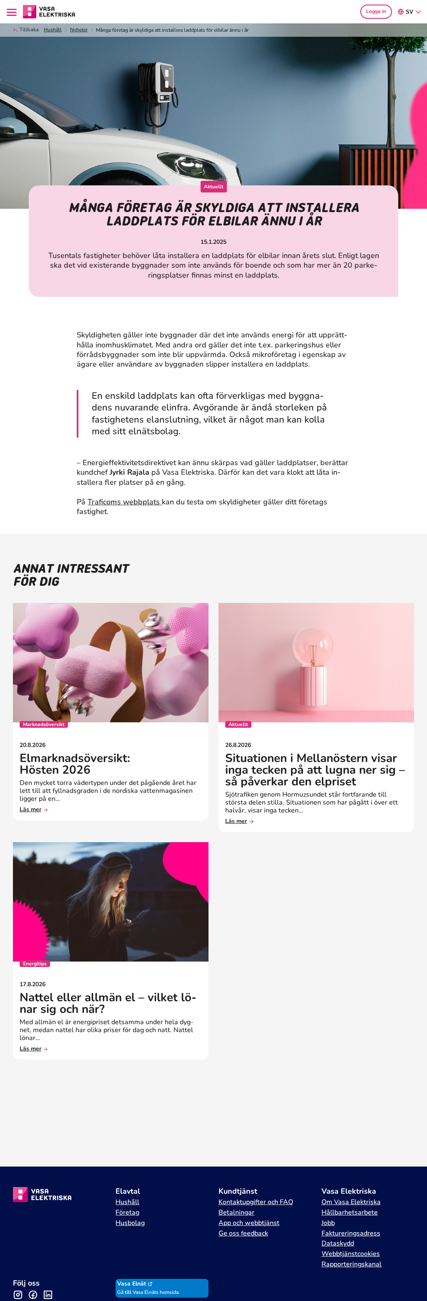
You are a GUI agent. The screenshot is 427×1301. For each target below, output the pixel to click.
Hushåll (53, 30)
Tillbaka (29, 30)
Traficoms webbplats (125, 502)
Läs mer (30, 809)
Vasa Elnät (131, 1284)
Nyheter (79, 30)
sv (409, 12)
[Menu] (13, 11)
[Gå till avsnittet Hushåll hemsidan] (49, 11)
